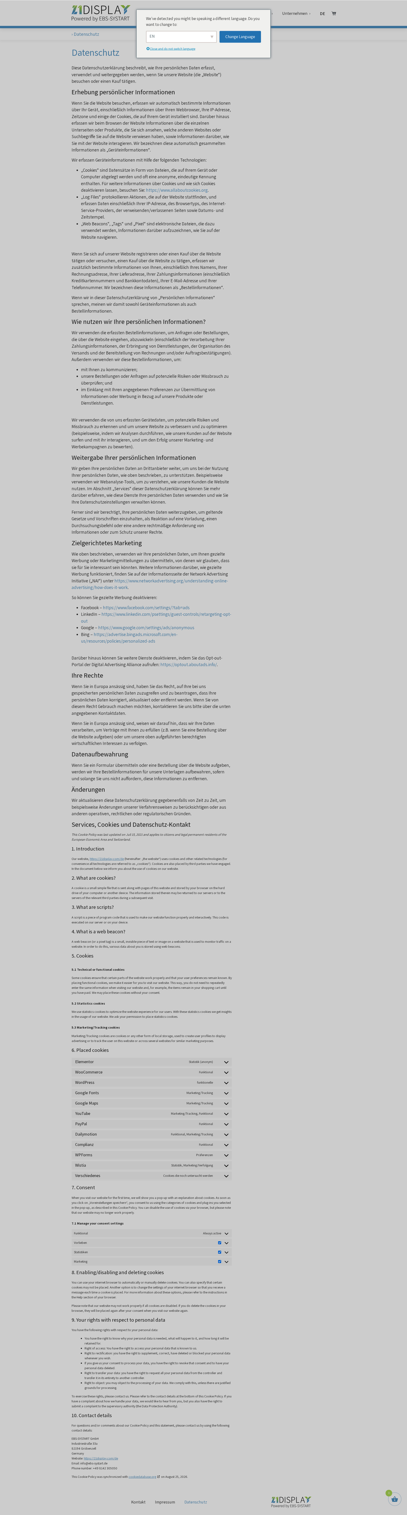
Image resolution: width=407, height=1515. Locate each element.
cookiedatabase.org (142, 1477)
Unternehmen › (296, 13)
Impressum (165, 1502)
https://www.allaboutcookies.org (177, 190)
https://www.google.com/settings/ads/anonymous (146, 627)
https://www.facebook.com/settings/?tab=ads (146, 607)
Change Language (240, 36)
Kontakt (138, 1502)
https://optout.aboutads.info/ (188, 664)
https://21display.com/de (107, 859)
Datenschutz (195, 1502)
